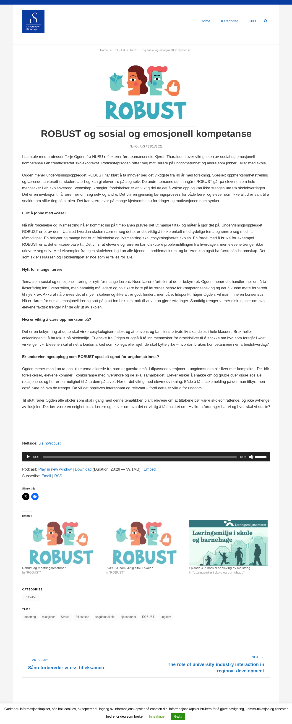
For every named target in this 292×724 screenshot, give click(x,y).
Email (46, 476)
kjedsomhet (128, 617)
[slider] (261, 456)
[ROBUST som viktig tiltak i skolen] (144, 542)
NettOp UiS (137, 146)
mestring (30, 617)
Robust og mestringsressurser (44, 568)
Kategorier (229, 21)
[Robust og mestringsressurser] (61, 542)
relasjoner (48, 617)
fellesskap (82, 617)
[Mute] (251, 457)
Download (83, 469)
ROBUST (121, 50)
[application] (146, 456)
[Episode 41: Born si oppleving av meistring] (228, 542)
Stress (65, 617)
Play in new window (55, 469)
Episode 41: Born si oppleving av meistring (219, 568)
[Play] (28, 457)
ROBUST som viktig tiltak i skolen (129, 568)
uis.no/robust (50, 443)
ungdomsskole (105, 617)
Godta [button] (178, 716)
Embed (150, 469)
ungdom (166, 617)
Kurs (252, 21)
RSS (58, 476)
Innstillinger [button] (157, 716)
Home (205, 21)
